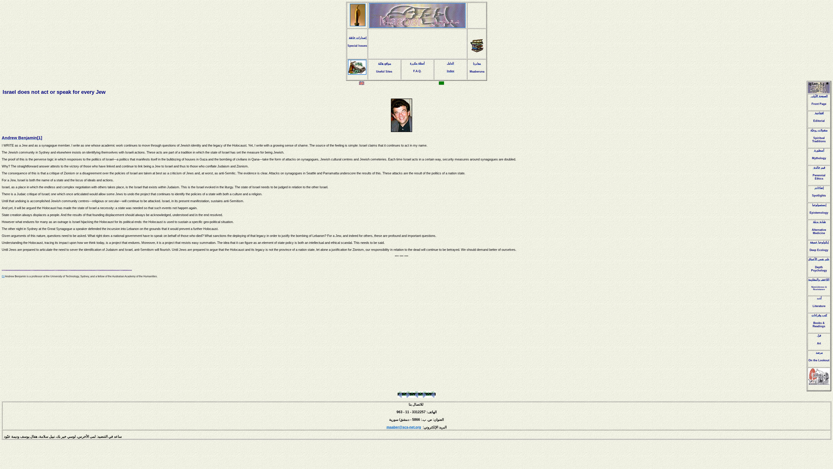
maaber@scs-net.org (404, 427)
